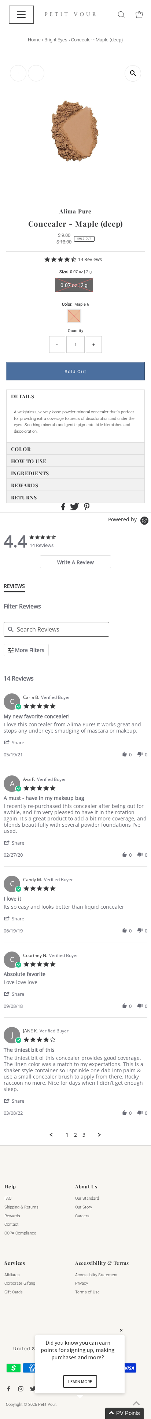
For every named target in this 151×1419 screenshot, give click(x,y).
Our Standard (87, 1198)
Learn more (80, 1381)
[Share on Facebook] (63, 509)
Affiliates (12, 1275)
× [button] (121, 1330)
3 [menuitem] (83, 1135)
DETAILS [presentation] (22, 396)
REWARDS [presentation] (24, 485)
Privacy (81, 1283)
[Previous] (18, 73)
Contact (11, 1224)
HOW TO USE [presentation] (29, 461)
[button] (18, 742)
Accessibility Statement (96, 1275)
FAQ (7, 1198)
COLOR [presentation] (21, 449)
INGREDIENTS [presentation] (30, 473)
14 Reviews (90, 259)
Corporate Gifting (19, 1283)
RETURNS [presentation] (24, 497)
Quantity (75, 330)
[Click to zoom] (133, 73)
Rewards (12, 1216)
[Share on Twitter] (75, 509)
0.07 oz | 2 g (74, 285)
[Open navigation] (21, 14)
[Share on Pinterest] (87, 509)
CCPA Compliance (20, 1233)
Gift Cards (13, 1292)
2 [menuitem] (75, 1135)
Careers (82, 1216)
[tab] (75, 396)
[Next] (36, 73)
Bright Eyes (55, 39)
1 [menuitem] (67, 1135)
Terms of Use (87, 1292)
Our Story (83, 1207)
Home (34, 39)
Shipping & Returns (21, 1207)
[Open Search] (121, 15)
